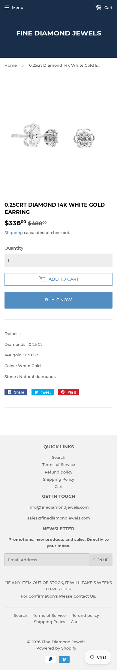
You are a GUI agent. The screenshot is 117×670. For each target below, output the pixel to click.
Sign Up (101, 560)
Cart (107, 7)
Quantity (13, 248)
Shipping (13, 232)
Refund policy (58, 472)
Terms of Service (58, 464)
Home (10, 65)
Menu (17, 7)
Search (58, 457)
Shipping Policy (58, 479)
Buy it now (58, 300)
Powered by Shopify (56, 648)
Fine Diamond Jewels (58, 33)
